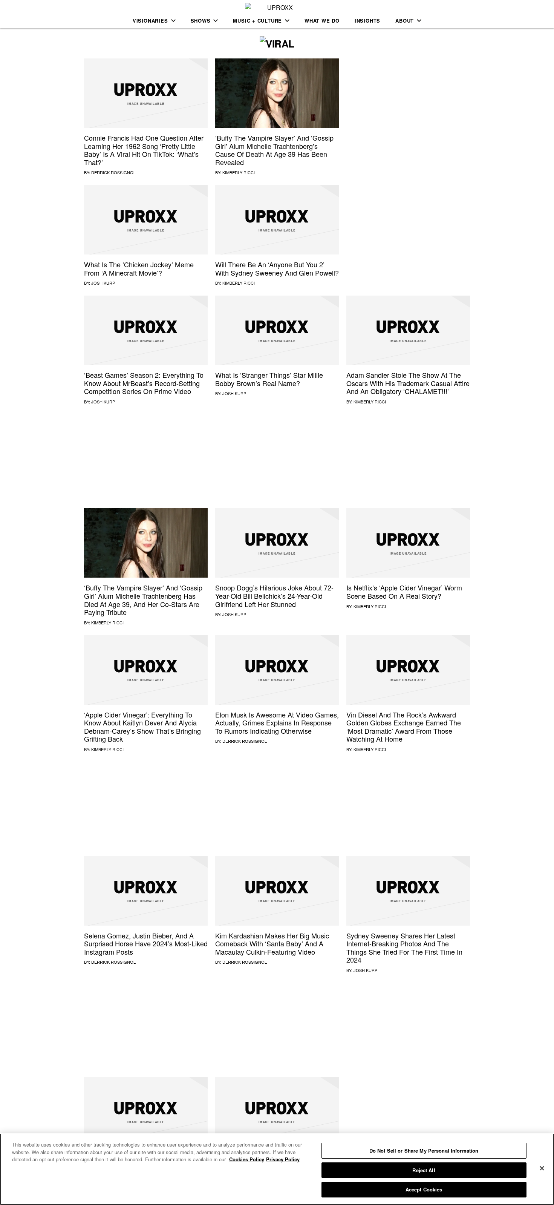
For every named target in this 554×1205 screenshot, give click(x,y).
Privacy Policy (283, 1159)
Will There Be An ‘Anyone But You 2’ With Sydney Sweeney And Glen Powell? (277, 268)
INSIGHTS (367, 20)
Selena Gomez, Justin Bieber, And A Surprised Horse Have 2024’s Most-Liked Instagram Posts (146, 944)
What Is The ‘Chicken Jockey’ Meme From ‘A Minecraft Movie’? (139, 268)
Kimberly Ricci (238, 172)
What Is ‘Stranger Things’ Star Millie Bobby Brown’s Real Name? (269, 379)
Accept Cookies (424, 1189)
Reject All (423, 1170)
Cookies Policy (246, 1159)
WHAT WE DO (322, 20)
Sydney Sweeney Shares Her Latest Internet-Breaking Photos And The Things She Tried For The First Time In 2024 (404, 948)
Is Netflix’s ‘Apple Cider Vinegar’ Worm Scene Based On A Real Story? (404, 592)
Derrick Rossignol (113, 172)
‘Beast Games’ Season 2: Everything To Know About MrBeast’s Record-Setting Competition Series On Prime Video (144, 383)
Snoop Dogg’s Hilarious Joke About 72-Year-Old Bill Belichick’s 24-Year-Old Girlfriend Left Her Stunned (274, 596)
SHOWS (201, 20)
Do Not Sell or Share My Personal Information (424, 1150)
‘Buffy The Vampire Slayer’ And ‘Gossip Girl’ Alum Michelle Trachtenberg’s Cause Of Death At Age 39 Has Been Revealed (274, 150)
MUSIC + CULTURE (257, 20)
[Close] (542, 1168)
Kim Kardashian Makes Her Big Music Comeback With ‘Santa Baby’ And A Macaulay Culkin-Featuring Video (272, 944)
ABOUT (404, 20)
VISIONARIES (150, 20)
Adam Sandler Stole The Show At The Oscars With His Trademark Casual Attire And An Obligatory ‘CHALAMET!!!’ (408, 383)
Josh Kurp (103, 283)
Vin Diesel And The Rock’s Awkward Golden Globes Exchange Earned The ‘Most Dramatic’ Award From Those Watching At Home (403, 727)
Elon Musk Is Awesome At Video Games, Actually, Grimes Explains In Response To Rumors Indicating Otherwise (277, 723)
